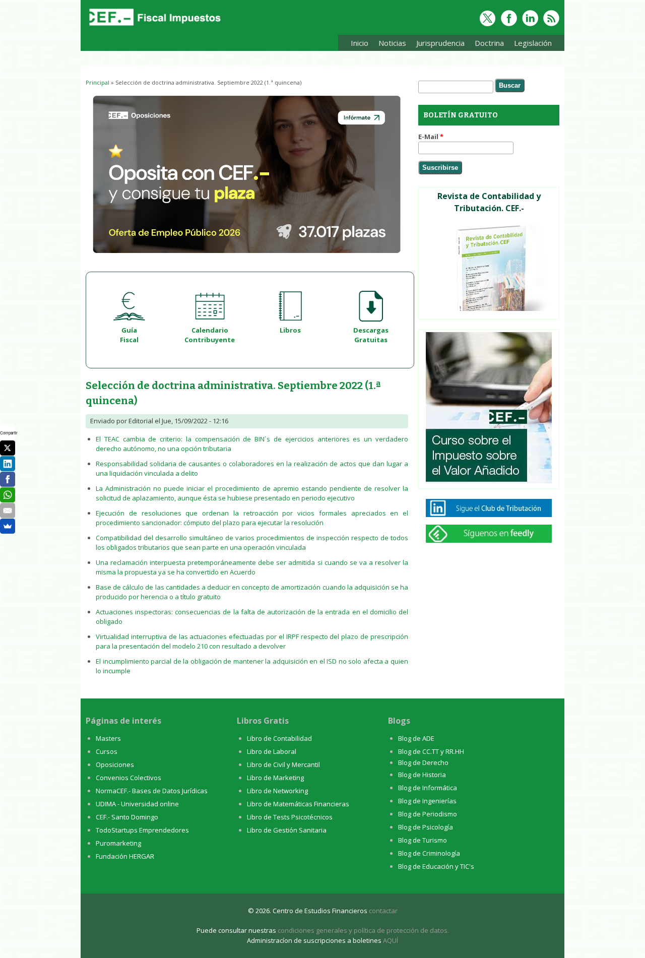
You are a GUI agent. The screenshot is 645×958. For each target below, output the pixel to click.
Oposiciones (115, 764)
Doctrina (487, 44)
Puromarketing (118, 843)
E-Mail (430, 136)
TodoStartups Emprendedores (142, 830)
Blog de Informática (427, 787)
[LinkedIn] (7, 463)
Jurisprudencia (438, 44)
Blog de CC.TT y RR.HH (431, 751)
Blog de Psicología (425, 827)
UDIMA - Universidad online (137, 803)
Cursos (106, 751)
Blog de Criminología (429, 853)
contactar (383, 910)
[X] (7, 448)
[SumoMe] (7, 526)
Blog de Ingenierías (427, 800)
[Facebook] (7, 479)
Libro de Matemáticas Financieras (298, 803)
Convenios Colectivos (128, 777)
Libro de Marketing (275, 777)
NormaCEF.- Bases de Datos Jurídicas (152, 790)
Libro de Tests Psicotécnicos (290, 816)
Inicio (359, 43)
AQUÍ (390, 940)
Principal (97, 82)
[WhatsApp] (7, 494)
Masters (108, 738)
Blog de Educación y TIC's (436, 866)
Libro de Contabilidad (279, 738)
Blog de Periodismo (427, 813)
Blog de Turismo (422, 840)
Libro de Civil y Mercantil (283, 764)
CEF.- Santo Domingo (127, 816)
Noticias (392, 43)
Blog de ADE (416, 738)
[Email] (7, 510)
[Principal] (154, 26)
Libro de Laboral (271, 751)
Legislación (530, 44)
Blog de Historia (422, 774)
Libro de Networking (277, 790)
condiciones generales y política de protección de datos (362, 930)
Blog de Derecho (423, 762)
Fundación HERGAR (125, 856)
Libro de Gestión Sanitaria (287, 830)
